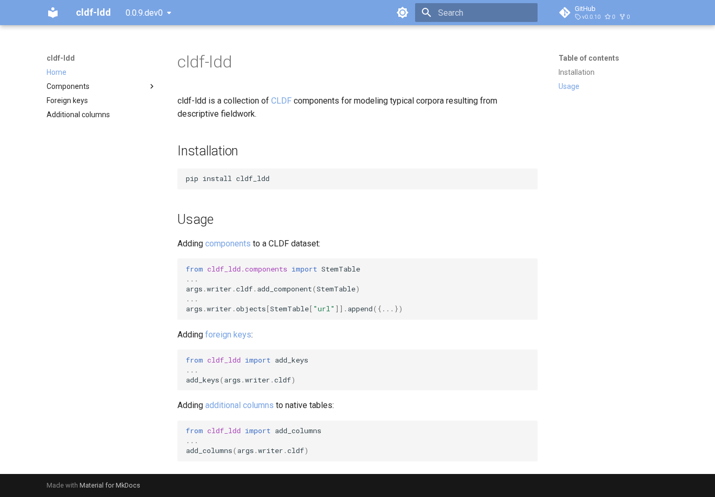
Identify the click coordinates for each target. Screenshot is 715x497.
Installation (576, 72)
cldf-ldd (61, 58)
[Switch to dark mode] (402, 12)
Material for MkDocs (110, 485)
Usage (568, 86)
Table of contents (588, 58)
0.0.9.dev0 (144, 13)
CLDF (281, 101)
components (228, 244)
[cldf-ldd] (52, 12)
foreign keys (228, 335)
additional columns (239, 405)
